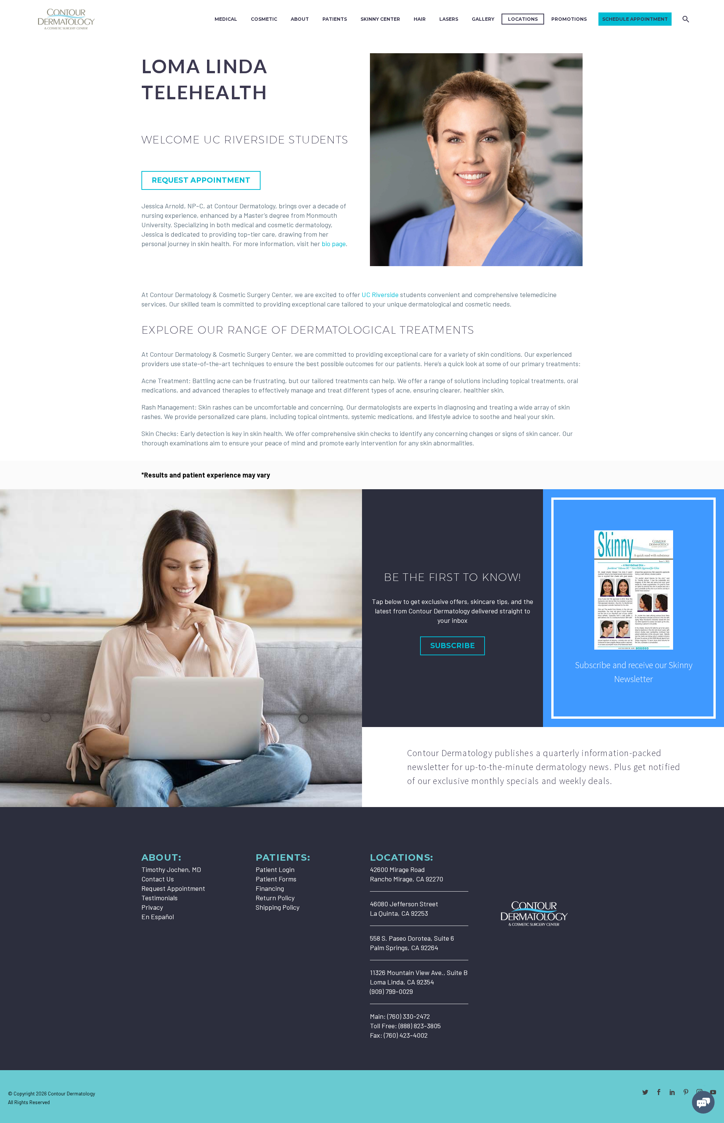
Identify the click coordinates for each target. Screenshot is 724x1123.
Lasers (448, 19)
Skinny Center (380, 19)
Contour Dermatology (71, 1093)
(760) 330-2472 (408, 1016)
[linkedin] (672, 1092)
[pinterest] (686, 1092)
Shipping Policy (277, 907)
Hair (420, 19)
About (300, 19)
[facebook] (659, 1092)
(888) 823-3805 (420, 1025)
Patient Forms (276, 879)
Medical (226, 19)
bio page (334, 243)
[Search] (685, 19)
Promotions (569, 19)
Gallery (483, 19)
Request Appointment (173, 888)
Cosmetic (264, 19)
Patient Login (275, 869)
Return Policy (275, 897)
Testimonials (159, 897)
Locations (523, 19)
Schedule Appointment (635, 19)
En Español (157, 916)
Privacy (152, 907)
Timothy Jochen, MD (171, 869)
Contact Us (157, 879)
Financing (270, 888)
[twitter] (645, 1092)
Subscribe (452, 645)
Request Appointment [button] (201, 180)
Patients (334, 19)
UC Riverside (380, 294)
